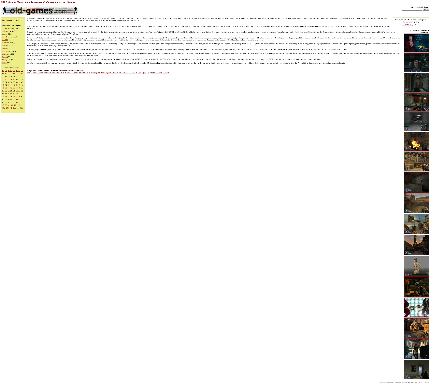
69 (14, 94)
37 (14, 82)
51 (9, 88)
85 (14, 99)
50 (6, 88)
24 (22, 76)
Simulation (6, 54)
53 (14, 88)
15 (19, 73)
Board (4, 40)
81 (3, 99)
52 (11, 88)
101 (15, 105)
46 (17, 85)
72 (22, 94)
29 (14, 79)
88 (22, 99)
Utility (4, 63)
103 (3, 108)
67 (9, 94)
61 (14, 91)
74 (6, 96)
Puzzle (4, 48)
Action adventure (8, 28)
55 (19, 88)
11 (8, 73)
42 (6, 85)
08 (22, 71)
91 (9, 102)
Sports (4, 57)
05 (14, 71)
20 (11, 76)
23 (19, 76)
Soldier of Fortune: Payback (54, 73)
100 (11, 105)
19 (9, 76)
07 (19, 71)
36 (11, 82)
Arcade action (7, 37)
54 (17, 88)
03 (9, 71)
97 (3, 105)
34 (6, 82)
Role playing (6, 51)
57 (3, 91)
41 (3, 85)
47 (19, 85)
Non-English (6, 45)
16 (22, 73)
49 (3, 88)
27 (9, 79)
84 (11, 99)
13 (14, 73)
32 (22, 79)
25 (3, 79)
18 (6, 76)
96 (22, 102)
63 (19, 91)
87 (19, 99)
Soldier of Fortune (37, 73)
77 (14, 96)
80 (22, 96)
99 (9, 105)
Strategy (5, 60)
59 (9, 91)
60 (11, 91)
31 (19, 79)
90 (6, 102)
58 (6, 91)
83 (9, 99)
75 (9, 96)
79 (19, 96)
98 (6, 105)
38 (17, 82)
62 (17, 91)
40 (22, 82)
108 (21, 108)
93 (14, 102)
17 (3, 76)
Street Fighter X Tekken (109, 73)
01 (3, 71)
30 (17, 79)
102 (19, 105)
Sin (28, 73)
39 (19, 82)
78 (17, 96)
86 (17, 99)
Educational (6, 43)
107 (18, 108)
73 (3, 96)
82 (6, 99)
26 (6, 79)
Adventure (6, 31)
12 (11, 73)
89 (3, 102)
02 (6, 71)
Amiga (4, 34)
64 (22, 91)
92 (11, 102)
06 (17, 71)
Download (407, 22)
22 (17, 76)
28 (11, 79)
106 (14, 108)
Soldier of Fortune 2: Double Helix (77, 73)
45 (14, 85)
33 (3, 82)
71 (19, 94)
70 (17, 94)
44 (11, 85)
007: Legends (95, 73)
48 (22, 85)
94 (17, 102)
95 (19, 102)
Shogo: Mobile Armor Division (158, 73)
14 (16, 73)
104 (7, 108)
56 (22, 88)
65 (3, 94)
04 (11, 71)
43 (9, 85)
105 (11, 108)
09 (3, 73)
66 (6, 94)
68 (11, 94)
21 (14, 76)
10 (6, 73)
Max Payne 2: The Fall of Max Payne (132, 73)
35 (9, 82)
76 (11, 96)
